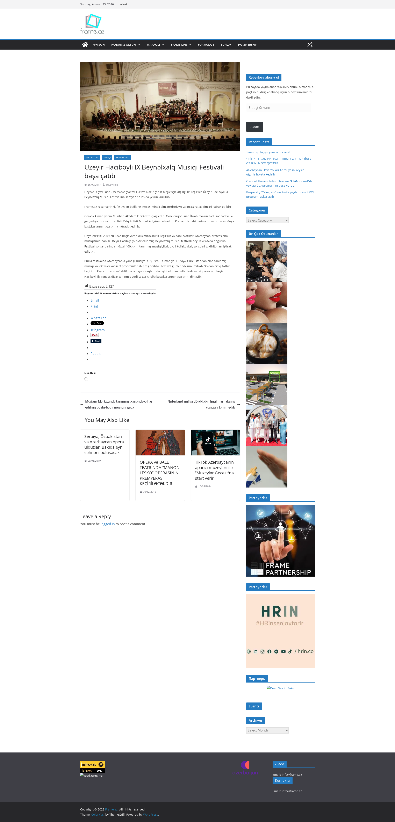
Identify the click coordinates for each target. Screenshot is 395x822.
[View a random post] (310, 45)
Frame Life (179, 44)
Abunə (255, 127)
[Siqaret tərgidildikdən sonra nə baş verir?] (266, 449)
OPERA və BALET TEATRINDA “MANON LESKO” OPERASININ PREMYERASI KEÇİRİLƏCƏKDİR (160, 472)
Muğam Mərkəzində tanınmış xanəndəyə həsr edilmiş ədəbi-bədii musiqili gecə (119, 404)
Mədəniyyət (123, 157)
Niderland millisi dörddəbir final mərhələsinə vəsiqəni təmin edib (201, 404)
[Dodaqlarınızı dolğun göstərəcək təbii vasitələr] (266, 284)
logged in (108, 524)
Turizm (226, 44)
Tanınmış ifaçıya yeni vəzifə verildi (269, 152)
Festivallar (92, 157)
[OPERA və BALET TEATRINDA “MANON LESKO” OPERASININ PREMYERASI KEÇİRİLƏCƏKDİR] (160, 432)
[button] (138, 45)
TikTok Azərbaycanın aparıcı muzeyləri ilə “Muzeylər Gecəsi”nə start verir (214, 470)
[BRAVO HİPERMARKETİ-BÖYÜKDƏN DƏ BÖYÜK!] (266, 367)
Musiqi (107, 157)
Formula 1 (206, 44)
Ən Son (99, 44)
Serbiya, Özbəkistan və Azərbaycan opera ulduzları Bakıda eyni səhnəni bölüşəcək (104, 444)
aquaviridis (112, 184)
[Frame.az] (85, 45)
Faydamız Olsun (123, 44)
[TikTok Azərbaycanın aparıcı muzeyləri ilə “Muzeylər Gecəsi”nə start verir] (215, 432)
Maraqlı (153, 44)
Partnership (248, 44)
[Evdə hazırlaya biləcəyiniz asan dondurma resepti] (266, 325)
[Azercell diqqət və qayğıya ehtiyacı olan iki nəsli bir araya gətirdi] (266, 243)
